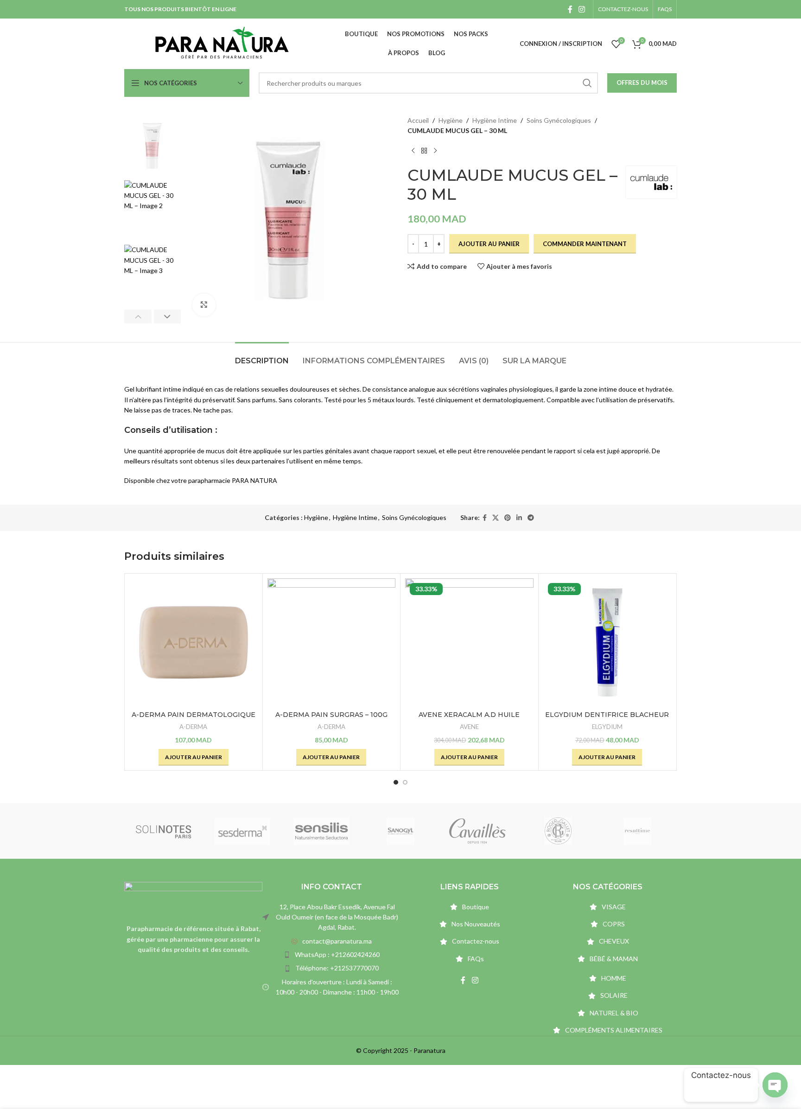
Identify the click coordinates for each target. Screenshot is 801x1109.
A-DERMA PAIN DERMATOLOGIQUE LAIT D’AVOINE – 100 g (193, 719)
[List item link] (331, 941)
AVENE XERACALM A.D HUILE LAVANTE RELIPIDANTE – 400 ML (469, 719)
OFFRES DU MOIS (642, 82)
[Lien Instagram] (582, 9)
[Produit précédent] (413, 151)
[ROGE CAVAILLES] (479, 831)
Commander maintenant (585, 243)
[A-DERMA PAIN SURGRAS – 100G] (331, 642)
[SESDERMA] (242, 831)
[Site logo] (222, 43)
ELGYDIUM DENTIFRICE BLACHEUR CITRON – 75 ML (607, 719)
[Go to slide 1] (396, 782)
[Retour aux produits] (424, 151)
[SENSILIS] (321, 831)
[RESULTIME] (637, 831)
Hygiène (451, 120)
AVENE (469, 726)
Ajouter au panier (489, 243)
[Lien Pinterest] (508, 518)
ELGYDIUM (607, 726)
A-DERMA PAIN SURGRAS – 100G (331, 714)
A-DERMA (193, 726)
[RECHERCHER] (587, 83)
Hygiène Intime (494, 120)
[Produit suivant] (435, 151)
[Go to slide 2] (405, 782)
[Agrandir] (204, 305)
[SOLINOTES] (163, 831)
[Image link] (193, 897)
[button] (138, 316)
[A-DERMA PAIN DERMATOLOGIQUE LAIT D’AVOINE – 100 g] (193, 642)
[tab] (262, 356)
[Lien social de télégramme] (531, 518)
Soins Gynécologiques (559, 120)
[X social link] (496, 518)
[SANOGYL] (400, 831)
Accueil (418, 120)
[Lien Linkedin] (519, 518)
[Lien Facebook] (570, 9)
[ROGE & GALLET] (558, 831)
